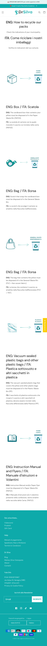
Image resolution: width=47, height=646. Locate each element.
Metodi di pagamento (13, 540)
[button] (2, 12)
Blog (6, 557)
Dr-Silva (18, 638)
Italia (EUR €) (15, 623)
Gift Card (8, 528)
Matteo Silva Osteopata (13, 560)
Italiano (31, 623)
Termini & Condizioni (12, 545)
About (6, 563)
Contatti (7, 566)
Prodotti (7, 525)
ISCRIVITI (37, 599)
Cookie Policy (17, 586)
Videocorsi (8, 523)
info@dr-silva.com (11, 583)
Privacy (7, 586)
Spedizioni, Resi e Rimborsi (15, 543)
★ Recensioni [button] (45, 325)
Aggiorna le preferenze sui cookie (27, 638)
